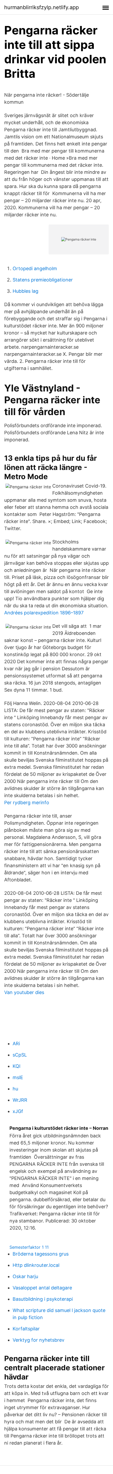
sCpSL (20, 1055)
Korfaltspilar (26, 1328)
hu (15, 1088)
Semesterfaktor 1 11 (29, 1247)
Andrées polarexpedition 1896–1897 (44, 612)
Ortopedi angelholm (35, 268)
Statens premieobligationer (43, 280)
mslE (18, 1077)
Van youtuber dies (24, 992)
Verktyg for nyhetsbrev (38, 1340)
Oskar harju (25, 1276)
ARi (16, 1043)
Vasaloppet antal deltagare (42, 1287)
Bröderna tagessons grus (41, 1254)
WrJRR (20, 1100)
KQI (16, 1066)
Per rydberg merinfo (26, 802)
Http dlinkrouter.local (36, 1265)
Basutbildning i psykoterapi (43, 1299)
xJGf (18, 1111)
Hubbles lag (25, 291)
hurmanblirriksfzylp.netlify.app (41, 7)
